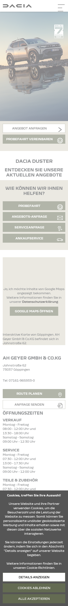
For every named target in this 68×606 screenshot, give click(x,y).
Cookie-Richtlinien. (41, 567)
